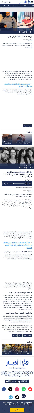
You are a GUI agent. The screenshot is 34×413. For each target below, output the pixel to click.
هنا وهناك (29, 40)
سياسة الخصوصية (9, 404)
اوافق (17, 410)
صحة (14, 5)
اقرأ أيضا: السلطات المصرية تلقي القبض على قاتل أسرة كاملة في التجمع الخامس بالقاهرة (17, 245)
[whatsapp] (24, 389)
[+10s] (30, 183)
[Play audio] (4, 183)
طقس (3, 5)
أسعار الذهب (25, 5)
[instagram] (17, 389)
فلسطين (9, 5)
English (6, 2)
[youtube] (30, 389)
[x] (10, 389)
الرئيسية (32, 5)
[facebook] (4, 389)
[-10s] (26, 183)
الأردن (18, 5)
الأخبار (30, 47)
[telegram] (11, 397)
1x (7, 183)
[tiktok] (17, 397)
